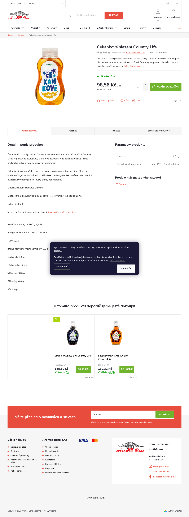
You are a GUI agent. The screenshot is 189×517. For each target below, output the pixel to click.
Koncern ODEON (53, 464)
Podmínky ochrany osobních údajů (23, 461)
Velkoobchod (16, 470)
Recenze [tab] (73, 131)
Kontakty (31, 3)
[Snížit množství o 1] (145, 89)
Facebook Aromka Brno (164, 476)
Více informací (117, 260)
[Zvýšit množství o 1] (145, 85)
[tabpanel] (72, 347)
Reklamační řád (17, 466)
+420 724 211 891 (161, 471)
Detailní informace (132, 66)
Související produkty (158, 131)
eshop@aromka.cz (162, 466)
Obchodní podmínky (19, 455)
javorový (53, 212)
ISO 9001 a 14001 (53, 455)
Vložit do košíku (168, 86)
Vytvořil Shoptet (174, 511)
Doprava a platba (15, 3)
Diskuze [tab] (116, 131)
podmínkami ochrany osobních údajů (136, 422)
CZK (173, 3)
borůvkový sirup (68, 212)
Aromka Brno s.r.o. (96, 497)
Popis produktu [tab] (29, 131)
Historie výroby (52, 451)
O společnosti (51, 447)
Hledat (113, 15)
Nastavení (61, 266)
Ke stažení (50, 460)
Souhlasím (126, 268)
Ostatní (122, 184)
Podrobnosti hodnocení (135, 52)
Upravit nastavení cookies (57, 473)
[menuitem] (18, 28)
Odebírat (164, 414)
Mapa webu (50, 468)
